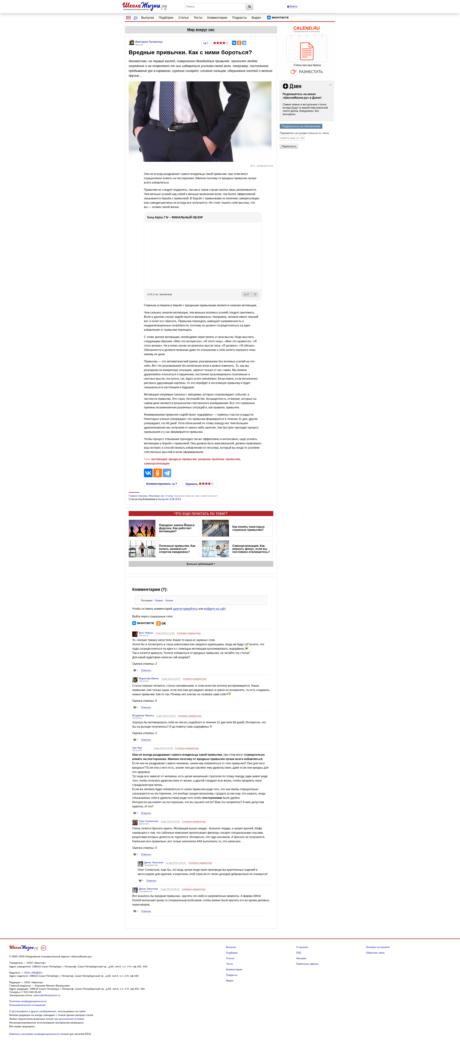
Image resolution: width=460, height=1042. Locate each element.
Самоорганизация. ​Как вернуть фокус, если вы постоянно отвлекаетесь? (251, 548)
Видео (256, 17)
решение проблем (211, 459)
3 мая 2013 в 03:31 (170, 889)
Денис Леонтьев (153, 862)
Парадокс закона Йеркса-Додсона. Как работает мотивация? (177, 528)
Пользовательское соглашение (27, 1005)
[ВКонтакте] (234, 43)
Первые (159, 600)
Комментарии (217, 17)
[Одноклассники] (239, 43)
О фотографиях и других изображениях (32, 1011)
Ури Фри (137, 747)
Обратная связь (375, 952)
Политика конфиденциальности (28, 1001)
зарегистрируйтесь (185, 608)
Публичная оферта (307, 963)
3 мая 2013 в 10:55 (170, 821)
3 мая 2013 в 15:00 (163, 748)
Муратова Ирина (149, 678)
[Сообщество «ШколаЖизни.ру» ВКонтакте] (278, 17)
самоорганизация (156, 463)
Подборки (166, 17)
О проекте (302, 947)
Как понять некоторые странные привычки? (248, 528)
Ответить (146, 670)
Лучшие (169, 600)
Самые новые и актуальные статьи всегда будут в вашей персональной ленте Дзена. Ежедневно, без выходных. (305, 109)
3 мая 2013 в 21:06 (165, 633)
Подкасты (239, 17)
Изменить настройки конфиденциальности (34, 1033)
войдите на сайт (215, 608)
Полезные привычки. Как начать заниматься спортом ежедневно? (177, 548)
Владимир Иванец (143, 715)
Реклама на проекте (378, 947)
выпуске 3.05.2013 (169, 499)
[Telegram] (244, 43)
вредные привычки (183, 459)
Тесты (198, 17)
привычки (233, 459)
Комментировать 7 (161, 483)
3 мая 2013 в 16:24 (166, 716)
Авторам (301, 958)
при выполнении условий (69, 1018)
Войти (293, 6)
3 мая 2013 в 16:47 (171, 679)
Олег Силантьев (148, 821)
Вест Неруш (146, 632)
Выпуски (147, 17)
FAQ (298, 952)
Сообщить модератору (189, 633)
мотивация (159, 459)
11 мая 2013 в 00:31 (176, 863)
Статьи (183, 17)
